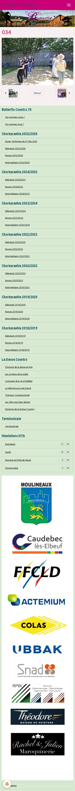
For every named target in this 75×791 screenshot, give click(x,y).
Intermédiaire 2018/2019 (17, 350)
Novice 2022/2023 (14, 249)
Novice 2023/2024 (14, 218)
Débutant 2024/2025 (15, 180)
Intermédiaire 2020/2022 (17, 287)
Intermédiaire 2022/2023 (17, 256)
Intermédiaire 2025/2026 (17, 162)
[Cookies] (7, 784)
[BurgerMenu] (69, 5)
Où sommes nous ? (14, 124)
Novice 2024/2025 (14, 187)
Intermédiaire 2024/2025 (17, 194)
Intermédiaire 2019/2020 (17, 318)
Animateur (10, 444)
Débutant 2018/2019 (15, 336)
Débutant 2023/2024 (15, 211)
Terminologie (11, 426)
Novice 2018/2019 (14, 343)
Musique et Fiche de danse (18, 460)
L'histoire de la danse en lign (19, 367)
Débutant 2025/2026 (15, 148)
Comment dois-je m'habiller (19, 381)
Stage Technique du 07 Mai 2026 (21, 141)
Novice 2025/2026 (14, 155)
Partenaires (11, 785)
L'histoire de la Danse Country (20, 409)
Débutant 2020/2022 (15, 273)
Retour (37, 93)
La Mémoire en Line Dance (18, 388)
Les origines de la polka (16, 374)
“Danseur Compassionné (17, 395)
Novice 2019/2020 (14, 312)
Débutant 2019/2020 (15, 305)
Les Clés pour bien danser (17, 402)
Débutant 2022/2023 (15, 242)
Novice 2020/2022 (14, 280)
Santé (8, 452)
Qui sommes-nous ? (15, 117)
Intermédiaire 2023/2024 (17, 225)
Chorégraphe (11, 468)
